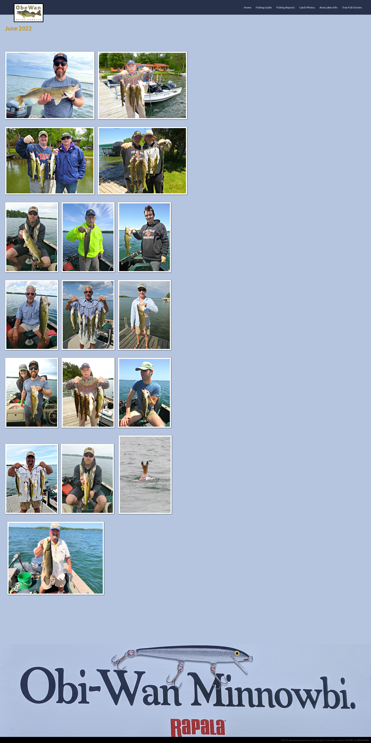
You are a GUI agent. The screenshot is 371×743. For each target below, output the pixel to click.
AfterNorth (363, 740)
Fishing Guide (264, 7)
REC (351, 740)
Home (247, 7)
